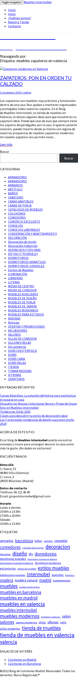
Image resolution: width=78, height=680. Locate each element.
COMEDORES (17, 218)
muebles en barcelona (20, 592)
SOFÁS (12, 355)
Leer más (6, 144)
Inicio (12, 10)
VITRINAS (14, 375)
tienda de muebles (41, 628)
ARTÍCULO (15, 189)
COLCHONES (16, 213)
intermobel (38, 574)
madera (6, 580)
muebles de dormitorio (29, 587)
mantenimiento (61, 580)
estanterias (8, 568)
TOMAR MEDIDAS (20, 371)
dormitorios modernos (48, 563)
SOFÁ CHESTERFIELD (22, 351)
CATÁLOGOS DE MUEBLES (25, 209)
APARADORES (17, 177)
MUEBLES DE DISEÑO (22, 298)
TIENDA (13, 367)
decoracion (57, 546)
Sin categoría (17, 347)
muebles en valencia (22, 603)
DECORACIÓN (17, 238)
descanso (5, 554)
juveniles (58, 575)
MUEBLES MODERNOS (23, 310)
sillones (53, 622)
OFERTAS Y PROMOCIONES (26, 326)
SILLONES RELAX (19, 343)
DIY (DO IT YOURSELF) (23, 254)
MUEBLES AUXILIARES (23, 294)
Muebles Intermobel (38, 2)
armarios (6, 540)
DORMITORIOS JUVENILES (26, 266)
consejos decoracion (33, 547)
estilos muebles (53, 568)
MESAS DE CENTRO (21, 286)
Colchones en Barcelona (24, 664)
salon (66, 616)
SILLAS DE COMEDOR (22, 339)
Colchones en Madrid (22, 660)
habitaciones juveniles (12, 575)
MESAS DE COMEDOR (22, 290)
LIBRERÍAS (15, 278)
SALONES (14, 335)
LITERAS (14, 282)
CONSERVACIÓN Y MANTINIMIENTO (32, 234)
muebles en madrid (19, 597)
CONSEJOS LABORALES (24, 230)
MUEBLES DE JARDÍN (22, 306)
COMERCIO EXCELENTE (24, 222)
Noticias (13, 322)
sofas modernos (10, 629)
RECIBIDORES (17, 330)
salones (7, 622)
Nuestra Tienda (18, 22)
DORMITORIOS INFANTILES (27, 262)
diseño (19, 553)
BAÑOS (13, 193)
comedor (61, 541)
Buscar (4, 152)
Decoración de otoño (22, 242)
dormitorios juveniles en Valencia (42, 559)
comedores (10, 547)
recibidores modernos (50, 617)
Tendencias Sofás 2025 (15, 412)
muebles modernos (19, 616)
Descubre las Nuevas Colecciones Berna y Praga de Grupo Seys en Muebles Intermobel (38, 406)
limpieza (69, 575)
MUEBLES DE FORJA (21, 302)
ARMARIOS (15, 185)
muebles (9, 586)
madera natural (26, 580)
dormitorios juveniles (13, 559)
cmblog (26, 92)
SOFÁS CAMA (16, 359)
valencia (8, 642)
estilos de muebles (26, 568)
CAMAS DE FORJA (20, 205)
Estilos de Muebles (20, 270)
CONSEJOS (15, 226)
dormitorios (46, 554)
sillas (42, 622)
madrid (45, 580)
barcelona (24, 540)
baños (38, 541)
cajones (48, 541)
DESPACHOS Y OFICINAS (24, 250)
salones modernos (26, 622)
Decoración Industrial (22, 246)
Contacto (14, 26)
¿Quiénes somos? (19, 18)
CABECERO (15, 197)
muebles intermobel (18, 610)
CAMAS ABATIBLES (20, 201)
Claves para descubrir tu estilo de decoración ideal (34, 416)
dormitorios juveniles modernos (16, 563)
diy (31, 554)
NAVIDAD (14, 318)
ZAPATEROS (16, 379)
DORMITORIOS (18, 258)
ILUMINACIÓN (17, 274)
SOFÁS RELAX (17, 363)
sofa (63, 622)
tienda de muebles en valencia (37, 635)
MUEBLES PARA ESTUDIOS (26, 314)
